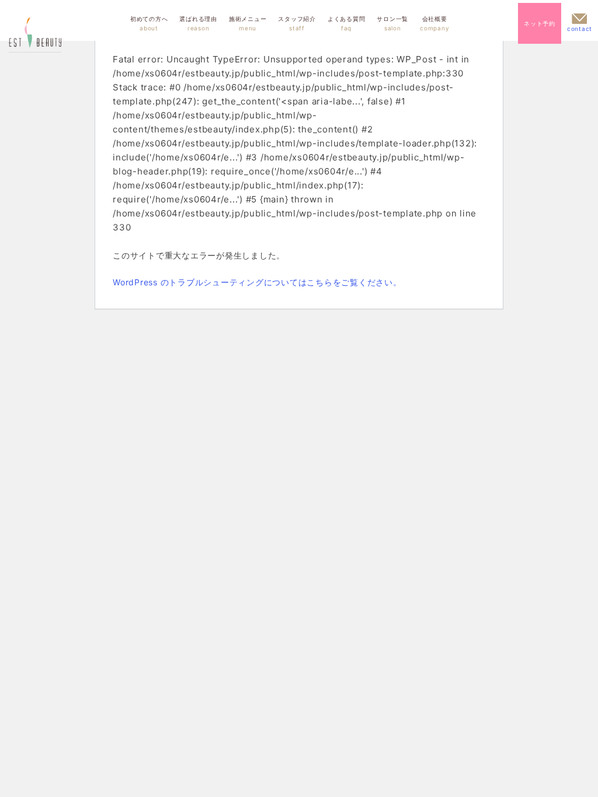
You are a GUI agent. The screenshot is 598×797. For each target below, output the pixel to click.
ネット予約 (539, 23)
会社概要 (434, 23)
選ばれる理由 (198, 23)
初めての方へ (149, 23)
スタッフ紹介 (297, 23)
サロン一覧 (392, 23)
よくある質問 (347, 23)
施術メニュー (248, 23)
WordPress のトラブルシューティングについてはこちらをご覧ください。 (257, 282)
